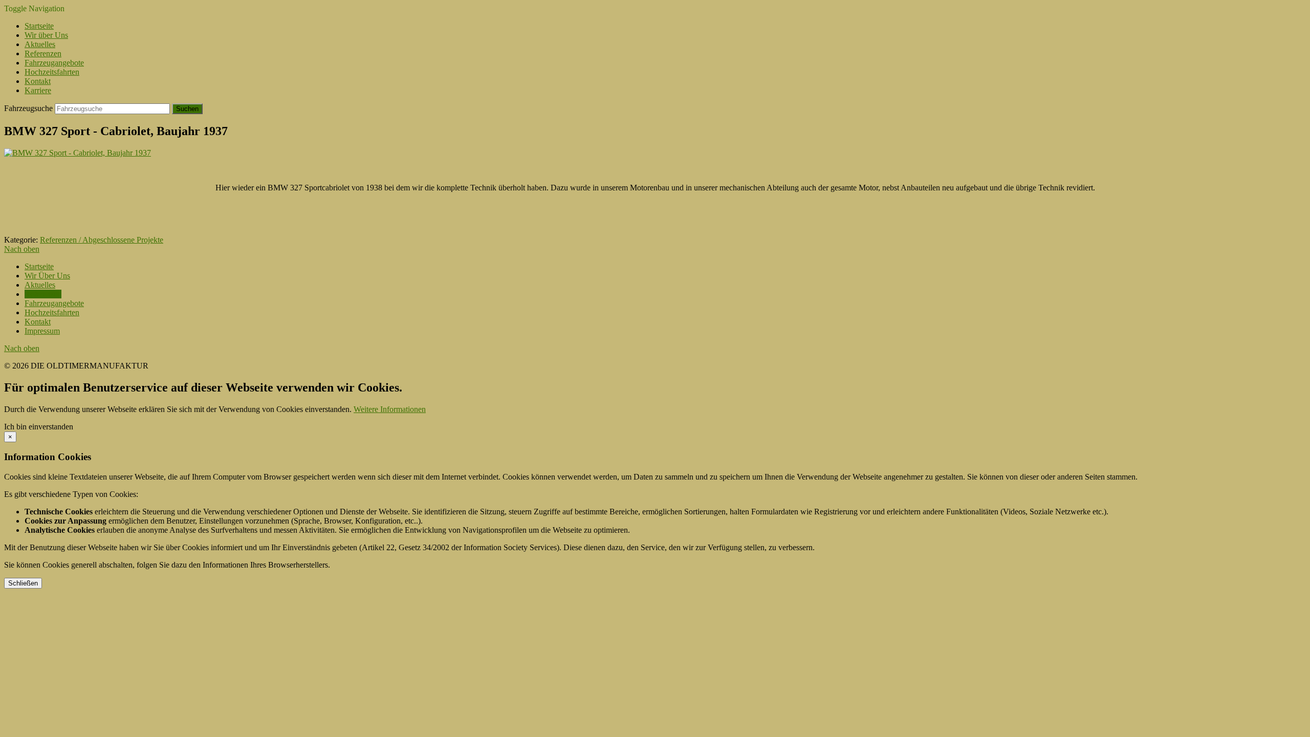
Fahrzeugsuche (28, 108)
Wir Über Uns (47, 275)
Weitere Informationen (390, 409)
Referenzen (43, 53)
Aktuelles (40, 44)
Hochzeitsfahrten (52, 72)
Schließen (23, 583)
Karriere (38, 90)
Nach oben (21, 249)
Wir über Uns (46, 35)
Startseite (39, 25)
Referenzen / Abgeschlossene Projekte (101, 239)
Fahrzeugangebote (54, 62)
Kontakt (38, 81)
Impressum (42, 331)
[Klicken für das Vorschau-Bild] (77, 152)
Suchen (187, 109)
